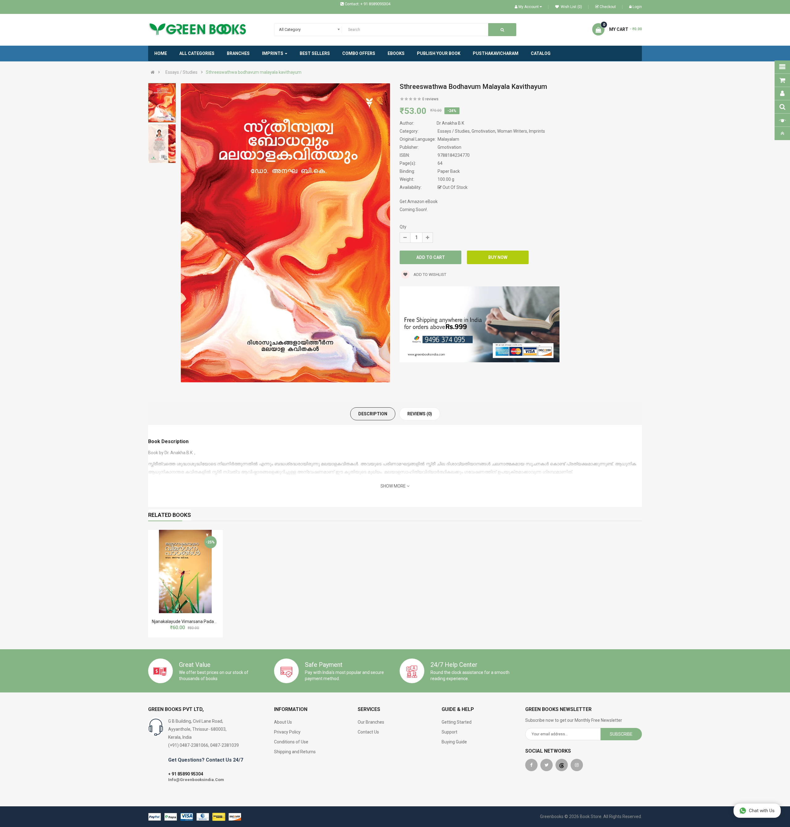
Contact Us (368, 731)
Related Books (169, 515)
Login (637, 7)
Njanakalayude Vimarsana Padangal (187, 621)
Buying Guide (454, 741)
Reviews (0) (419, 413)
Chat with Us (762, 810)
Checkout (608, 7)
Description (372, 413)
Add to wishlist (429, 274)
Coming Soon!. (414, 209)
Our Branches (371, 722)
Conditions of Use (291, 741)
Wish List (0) (571, 7)
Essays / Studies (181, 72)
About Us (283, 722)
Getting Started (457, 722)
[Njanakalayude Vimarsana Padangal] (185, 571)
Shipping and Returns (295, 751)
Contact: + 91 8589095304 (367, 4)
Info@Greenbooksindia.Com (196, 779)
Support (449, 731)
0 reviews (430, 99)
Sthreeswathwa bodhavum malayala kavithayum (253, 72)
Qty (403, 226)
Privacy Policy (287, 731)
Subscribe (621, 734)
